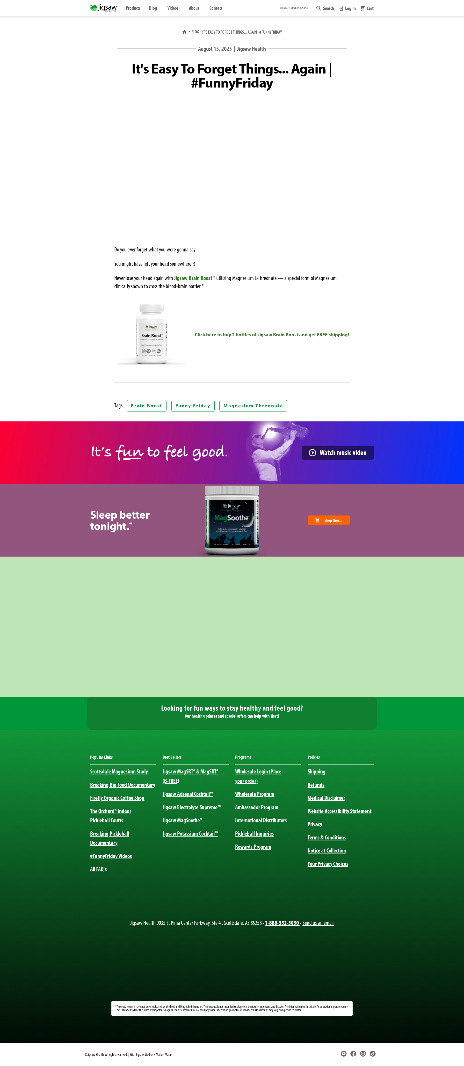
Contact (216, 8)
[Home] (185, 31)
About (194, 8)
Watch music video (343, 452)
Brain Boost (146, 406)
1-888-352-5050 (282, 922)
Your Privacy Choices (328, 863)
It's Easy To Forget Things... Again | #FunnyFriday (242, 32)
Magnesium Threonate (253, 406)
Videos (173, 8)
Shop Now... (333, 520)
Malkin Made (164, 1054)
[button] (325, 8)
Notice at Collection (327, 850)
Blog (153, 8)
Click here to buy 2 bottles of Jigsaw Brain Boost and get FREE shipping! (272, 334)
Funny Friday (192, 406)
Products (133, 8)
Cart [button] (370, 8)
